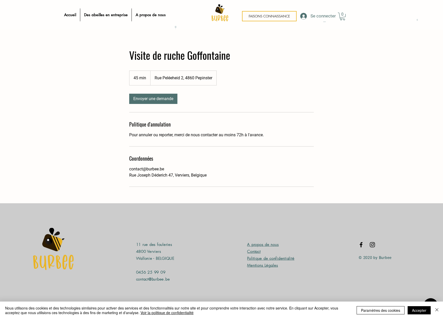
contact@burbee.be (153, 279)
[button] (342, 16)
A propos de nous (263, 244)
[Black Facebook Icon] (361, 244)
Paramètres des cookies (380, 310)
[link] (153, 99)
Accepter (419, 310)
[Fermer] (437, 310)
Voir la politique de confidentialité (167, 312)
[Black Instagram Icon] (372, 244)
